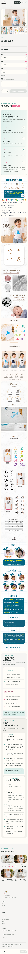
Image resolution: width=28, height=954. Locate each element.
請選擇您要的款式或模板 (18, 91)
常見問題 (3, 915)
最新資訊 (3, 908)
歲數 (2, 61)
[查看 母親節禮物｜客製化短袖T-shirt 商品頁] (7, 862)
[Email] (10, 937)
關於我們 (3, 923)
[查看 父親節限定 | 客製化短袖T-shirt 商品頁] (7, 875)
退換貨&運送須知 (5, 919)
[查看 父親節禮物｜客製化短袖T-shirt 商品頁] (20, 862)
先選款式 (23, 952)
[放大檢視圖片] (24, 23)
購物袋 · (17, 2)
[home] (3, 2)
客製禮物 (6, 6)
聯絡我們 (3, 921)
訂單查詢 (3, 917)
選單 (24, 2)
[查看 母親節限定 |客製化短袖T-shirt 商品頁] (20, 875)
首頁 (2, 6)
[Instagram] (3, 937)
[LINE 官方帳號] (6, 937)
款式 (2, 54)
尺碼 (2, 68)
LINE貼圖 (3, 905)
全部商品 (3, 903)
